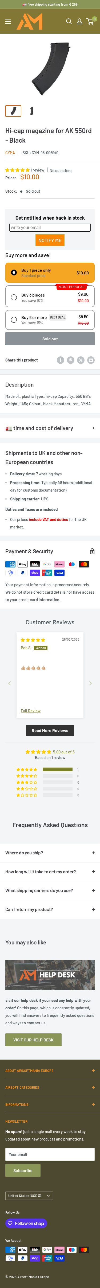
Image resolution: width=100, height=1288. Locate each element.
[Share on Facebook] (60, 360)
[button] (17, 170)
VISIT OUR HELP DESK (33, 1039)
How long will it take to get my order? (40, 871)
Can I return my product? (29, 909)
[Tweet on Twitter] (81, 360)
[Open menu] (8, 22)
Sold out (50, 338)
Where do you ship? (24, 852)
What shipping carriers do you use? (39, 890)
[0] (90, 21)
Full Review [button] (31, 710)
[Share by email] (91, 360)
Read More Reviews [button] (50, 730)
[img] (33, 639)
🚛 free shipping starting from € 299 (50, 4)
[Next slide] (90, 683)
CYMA (10, 152)
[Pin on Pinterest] (70, 360)
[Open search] (69, 21)
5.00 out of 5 (64, 751)
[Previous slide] (9, 683)
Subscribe (23, 1170)
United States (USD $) (24, 1195)
